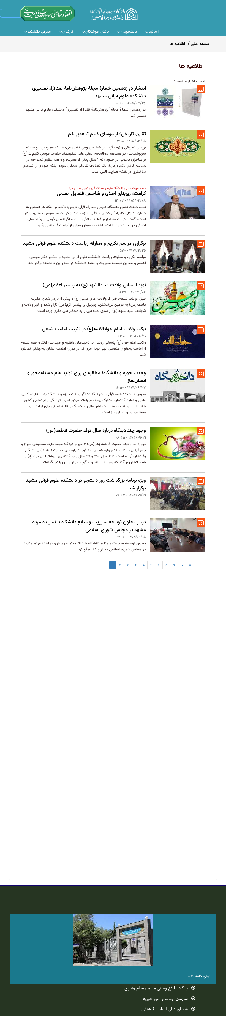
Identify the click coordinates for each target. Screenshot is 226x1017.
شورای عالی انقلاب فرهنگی (164, 1009)
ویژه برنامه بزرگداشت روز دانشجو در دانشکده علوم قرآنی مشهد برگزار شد (86, 484)
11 (190, 565)
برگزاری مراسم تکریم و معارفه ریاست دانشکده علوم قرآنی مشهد (84, 243)
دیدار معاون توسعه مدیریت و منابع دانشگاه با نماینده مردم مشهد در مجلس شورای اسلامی (89, 526)
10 (182, 565)
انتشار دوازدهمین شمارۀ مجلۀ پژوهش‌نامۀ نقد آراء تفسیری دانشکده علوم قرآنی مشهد (89, 92)
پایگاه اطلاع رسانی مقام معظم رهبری (156, 988)
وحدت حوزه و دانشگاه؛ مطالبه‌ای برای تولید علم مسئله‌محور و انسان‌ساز (86, 377)
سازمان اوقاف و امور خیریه (165, 998)
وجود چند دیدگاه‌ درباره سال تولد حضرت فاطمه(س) (96, 431)
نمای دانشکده (199, 976)
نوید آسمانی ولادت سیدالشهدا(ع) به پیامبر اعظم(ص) (94, 285)
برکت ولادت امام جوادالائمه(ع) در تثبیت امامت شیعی (94, 329)
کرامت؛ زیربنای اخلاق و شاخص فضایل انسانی (101, 194)
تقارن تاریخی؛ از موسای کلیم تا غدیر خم (107, 134)
